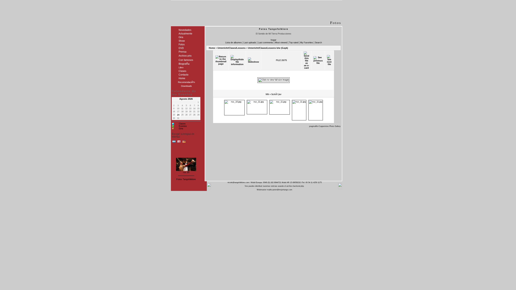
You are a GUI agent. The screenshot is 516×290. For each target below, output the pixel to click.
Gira (181, 128)
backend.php (298, 186)
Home (212, 48)
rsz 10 (186, 171)
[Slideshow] (253, 60)
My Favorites (306, 42)
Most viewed (281, 42)
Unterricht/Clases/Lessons (231, 48)
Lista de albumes (233, 42)
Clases (182, 123)
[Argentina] (174, 142)
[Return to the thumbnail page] (220, 60)
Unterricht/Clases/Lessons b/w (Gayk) (268, 48)
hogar (273, 40)
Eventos (183, 126)
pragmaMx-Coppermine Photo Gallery (325, 126)
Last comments (265, 42)
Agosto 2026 (186, 99)
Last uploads (250, 42)
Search (318, 42)
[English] (179, 142)
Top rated (293, 42)
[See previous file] (318, 60)
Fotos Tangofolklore (186, 179)
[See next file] (329, 60)
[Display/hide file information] (237, 60)
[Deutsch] (184, 142)
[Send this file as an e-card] (306, 60)
